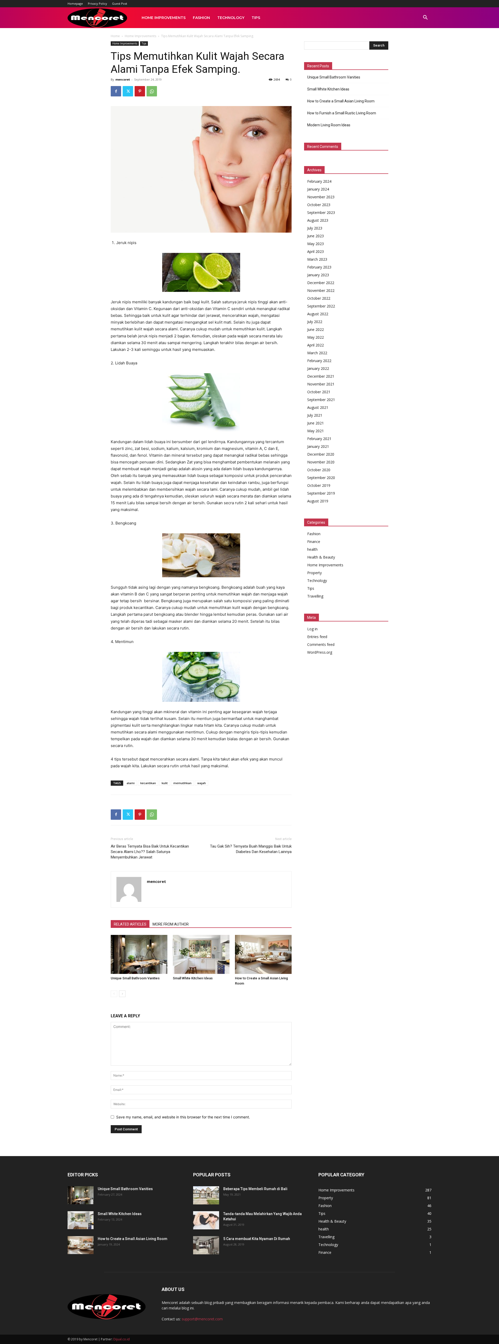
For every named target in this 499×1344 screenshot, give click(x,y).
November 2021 (320, 384)
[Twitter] (128, 91)
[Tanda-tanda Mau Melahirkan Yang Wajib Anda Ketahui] (206, 1220)
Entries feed (317, 636)
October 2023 (318, 204)
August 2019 (317, 501)
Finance (313, 541)
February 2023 (319, 267)
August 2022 (317, 313)
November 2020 (320, 462)
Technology (230, 17)
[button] (425, 18)
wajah (201, 783)
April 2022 (315, 345)
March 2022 (317, 352)
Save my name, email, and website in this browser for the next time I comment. (183, 1117)
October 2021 (318, 391)
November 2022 (320, 290)
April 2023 (315, 251)
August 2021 (317, 407)
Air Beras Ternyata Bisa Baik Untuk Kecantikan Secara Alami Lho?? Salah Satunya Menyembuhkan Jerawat (150, 852)
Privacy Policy (97, 3)
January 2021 (318, 446)
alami (131, 783)
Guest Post (119, 3)
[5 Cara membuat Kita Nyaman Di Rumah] (206, 1245)
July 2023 (314, 228)
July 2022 (314, 321)
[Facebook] (116, 91)
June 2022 (315, 329)
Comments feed (320, 644)
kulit (165, 783)
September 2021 (321, 399)
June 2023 (315, 235)
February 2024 (319, 181)
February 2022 (319, 360)
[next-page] (122, 994)
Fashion (201, 17)
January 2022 (318, 368)
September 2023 (321, 212)
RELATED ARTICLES (130, 924)
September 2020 (321, 477)
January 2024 (318, 189)
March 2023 (317, 259)
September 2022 (321, 306)
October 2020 (318, 469)
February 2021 (319, 438)
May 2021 (315, 430)
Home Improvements (164, 17)
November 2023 (320, 196)
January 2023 (318, 274)
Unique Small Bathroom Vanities (135, 978)
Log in (312, 628)
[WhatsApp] (152, 91)
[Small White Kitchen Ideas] (201, 954)
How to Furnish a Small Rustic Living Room (341, 113)
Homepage (75, 3)
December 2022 (320, 282)
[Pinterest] (140, 91)
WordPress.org (319, 652)
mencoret (122, 79)
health (312, 549)
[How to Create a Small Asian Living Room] (263, 954)
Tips (256, 17)
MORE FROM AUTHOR (171, 924)
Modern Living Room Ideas (328, 125)
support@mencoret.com (202, 1318)
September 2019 (321, 493)
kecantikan (148, 783)
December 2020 (320, 454)
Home (115, 36)
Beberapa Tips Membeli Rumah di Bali (255, 1189)
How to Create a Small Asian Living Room (341, 101)
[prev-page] (114, 994)
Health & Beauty (321, 557)
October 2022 (318, 298)
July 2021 (314, 415)
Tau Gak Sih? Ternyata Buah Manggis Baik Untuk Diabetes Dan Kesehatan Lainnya (251, 849)
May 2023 (315, 243)
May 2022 (315, 337)
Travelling (315, 596)
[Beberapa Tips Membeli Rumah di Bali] (206, 1195)
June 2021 (315, 423)
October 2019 (318, 485)
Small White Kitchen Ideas (193, 978)
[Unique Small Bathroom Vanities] (139, 954)
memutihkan (182, 783)
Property (314, 572)
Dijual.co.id (121, 1339)
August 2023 (317, 220)
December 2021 (320, 376)
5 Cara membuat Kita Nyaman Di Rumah (256, 1239)
